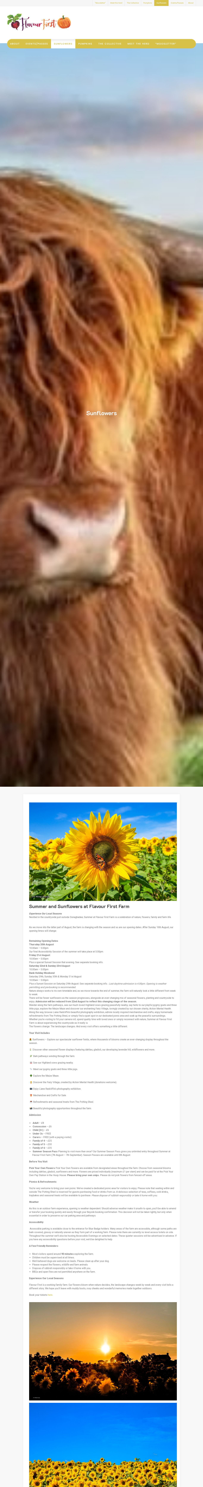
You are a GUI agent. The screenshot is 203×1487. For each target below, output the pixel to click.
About (190, 3)
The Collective (133, 3)
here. (50, 1295)
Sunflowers (161, 3)
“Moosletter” (100, 3)
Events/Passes (177, 3)
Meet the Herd (116, 3)
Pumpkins (147, 3)
